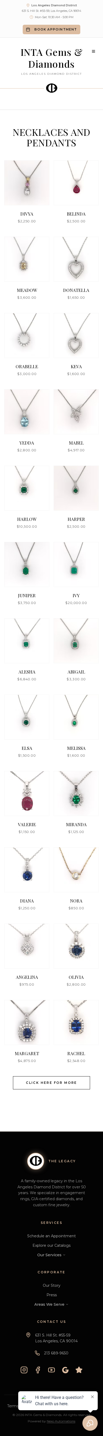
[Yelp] (79, 1370)
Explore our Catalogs (51, 1245)
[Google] (65, 1370)
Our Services (49, 1255)
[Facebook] (37, 1370)
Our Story (51, 1285)
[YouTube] (51, 1370)
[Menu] (93, 51)
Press (51, 1295)
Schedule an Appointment (51, 1236)
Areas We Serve (49, 1304)
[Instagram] (24, 1370)
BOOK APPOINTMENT (55, 29)
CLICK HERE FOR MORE (51, 1083)
